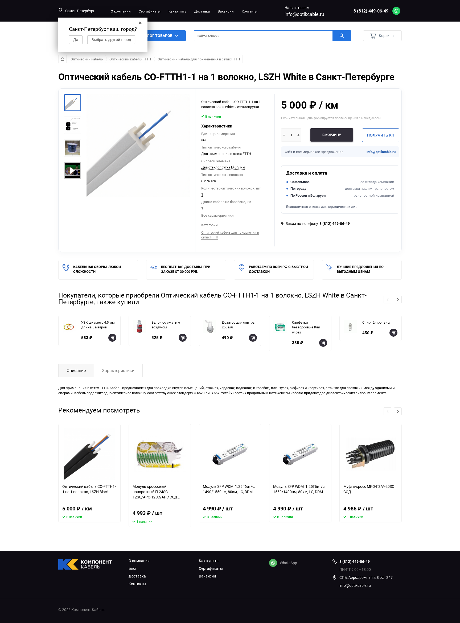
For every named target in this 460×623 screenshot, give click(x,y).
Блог (133, 568)
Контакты (249, 11)
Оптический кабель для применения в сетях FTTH (199, 59)
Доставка (202, 11)
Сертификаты (150, 11)
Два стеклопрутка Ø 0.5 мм (223, 167)
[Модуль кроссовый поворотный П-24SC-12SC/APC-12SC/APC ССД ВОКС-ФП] (160, 454)
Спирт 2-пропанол (377, 322)
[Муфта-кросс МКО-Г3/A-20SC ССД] (370, 454)
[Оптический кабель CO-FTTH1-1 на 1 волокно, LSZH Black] (89, 454)
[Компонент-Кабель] (89, 565)
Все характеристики (217, 215)
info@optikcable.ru (304, 14)
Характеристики (118, 370)
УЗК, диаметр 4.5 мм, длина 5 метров (98, 325)
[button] (398, 299)
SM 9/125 (208, 180)
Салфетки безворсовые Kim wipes (306, 327)
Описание (76, 370)
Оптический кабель (87, 59)
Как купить (177, 11)
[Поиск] (341, 35)
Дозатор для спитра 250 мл (238, 325)
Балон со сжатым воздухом (165, 325)
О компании (121, 11)
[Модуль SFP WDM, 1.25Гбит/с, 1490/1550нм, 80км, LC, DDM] (230, 454)
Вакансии (226, 11)
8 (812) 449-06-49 (371, 11)
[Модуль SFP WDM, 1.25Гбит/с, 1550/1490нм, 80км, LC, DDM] (300, 454)
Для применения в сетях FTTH (226, 153)
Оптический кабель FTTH (130, 59)
